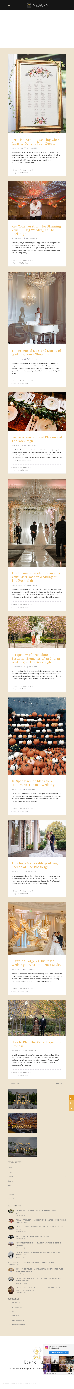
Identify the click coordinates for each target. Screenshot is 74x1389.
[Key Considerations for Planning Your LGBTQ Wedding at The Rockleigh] (37, 200)
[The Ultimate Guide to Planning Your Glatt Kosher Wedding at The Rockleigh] (37, 523)
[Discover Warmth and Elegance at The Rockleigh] (37, 411)
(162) (17, 1307)
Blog (9, 1185)
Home (10, 1168)
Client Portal (12, 1194)
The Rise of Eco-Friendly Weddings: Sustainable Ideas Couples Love (39, 1212)
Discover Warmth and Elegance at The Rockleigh (37, 439)
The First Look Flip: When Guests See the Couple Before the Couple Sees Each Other (38, 1289)
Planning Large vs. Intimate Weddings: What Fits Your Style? (37, 963)
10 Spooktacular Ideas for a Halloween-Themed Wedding (33, 783)
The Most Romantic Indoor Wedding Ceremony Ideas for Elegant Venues (40, 1228)
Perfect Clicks (36, 1383)
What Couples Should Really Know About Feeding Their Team (31, 1262)
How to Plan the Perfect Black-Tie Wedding (32, 1236)
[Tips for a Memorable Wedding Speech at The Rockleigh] (37, 838)
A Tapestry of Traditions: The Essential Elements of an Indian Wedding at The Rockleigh (36, 658)
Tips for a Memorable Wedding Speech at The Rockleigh (35, 865)
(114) (16, 1303)
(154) (18, 1324)
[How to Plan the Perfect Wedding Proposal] (37, 1018)
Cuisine (10, 1181)
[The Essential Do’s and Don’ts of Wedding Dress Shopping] (37, 308)
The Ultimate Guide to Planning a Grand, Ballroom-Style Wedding (41, 1220)
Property (10, 1176)
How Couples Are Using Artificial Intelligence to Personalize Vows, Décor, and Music (39, 1270)
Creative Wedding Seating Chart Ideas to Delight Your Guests (36, 141)
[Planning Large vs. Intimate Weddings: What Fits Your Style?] (37, 928)
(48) (15, 1316)
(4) (18, 1320)
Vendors (10, 1190)
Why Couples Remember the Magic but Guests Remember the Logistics (38, 1244)
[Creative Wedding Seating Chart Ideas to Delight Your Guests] (37, 94)
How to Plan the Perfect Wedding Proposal (37, 1044)
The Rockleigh (33, 148)
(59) (14, 1311)
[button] (71, 1108)
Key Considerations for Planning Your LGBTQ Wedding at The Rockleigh (36, 230)
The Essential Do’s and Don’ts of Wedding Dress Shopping (36, 352)
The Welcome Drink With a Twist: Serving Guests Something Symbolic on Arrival (38, 1280)
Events (10, 1172)
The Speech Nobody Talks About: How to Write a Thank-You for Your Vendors (39, 1253)
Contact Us (11, 1199)
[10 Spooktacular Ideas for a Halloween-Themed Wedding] (37, 736)
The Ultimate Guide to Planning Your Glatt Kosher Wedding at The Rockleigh (36, 577)
